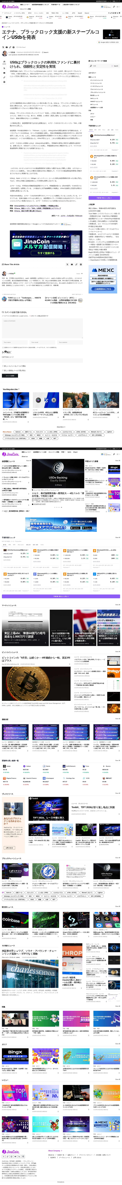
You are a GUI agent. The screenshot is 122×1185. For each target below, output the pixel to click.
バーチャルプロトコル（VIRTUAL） (16, 438)
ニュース (7, 27)
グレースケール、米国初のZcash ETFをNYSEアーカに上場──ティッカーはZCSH (96, 985)
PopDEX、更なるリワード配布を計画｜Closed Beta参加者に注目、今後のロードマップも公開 (86, 842)
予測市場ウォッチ (8, 537)
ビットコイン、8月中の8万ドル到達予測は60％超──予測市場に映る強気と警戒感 (89, 684)
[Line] (113, 13)
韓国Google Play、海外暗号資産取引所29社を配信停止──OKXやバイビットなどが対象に (106, 933)
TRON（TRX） (55, 13)
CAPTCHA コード (8, 357)
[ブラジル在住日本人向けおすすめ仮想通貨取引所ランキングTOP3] (106, 1093)
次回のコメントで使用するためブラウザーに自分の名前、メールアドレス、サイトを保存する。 (31, 347)
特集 (3, 1007)
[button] (114, 7)
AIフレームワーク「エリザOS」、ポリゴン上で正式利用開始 (106, 413)
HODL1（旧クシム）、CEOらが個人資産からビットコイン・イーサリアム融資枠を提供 (96, 972)
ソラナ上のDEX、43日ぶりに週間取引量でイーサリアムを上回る (45, 413)
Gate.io (18, 432)
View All (28, 460)
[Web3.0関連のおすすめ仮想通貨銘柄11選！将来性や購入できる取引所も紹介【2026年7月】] (15, 1124)
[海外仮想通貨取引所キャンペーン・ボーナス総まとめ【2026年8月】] (114, 482)
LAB (48, 438)
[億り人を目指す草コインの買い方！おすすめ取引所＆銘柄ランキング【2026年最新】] (45, 1124)
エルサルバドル (67, 432)
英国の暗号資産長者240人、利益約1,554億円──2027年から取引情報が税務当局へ (85, 637)
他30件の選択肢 (94, 188)
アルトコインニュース (98, 981)
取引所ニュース (13, 410)
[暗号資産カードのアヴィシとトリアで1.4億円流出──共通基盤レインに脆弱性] (76, 871)
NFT (55, 438)
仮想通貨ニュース (8, 461)
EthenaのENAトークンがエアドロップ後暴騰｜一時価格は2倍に (36, 206)
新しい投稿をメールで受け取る (15, 371)
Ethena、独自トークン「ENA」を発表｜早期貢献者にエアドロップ (37, 208)
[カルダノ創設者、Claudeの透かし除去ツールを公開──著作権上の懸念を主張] (72, 959)
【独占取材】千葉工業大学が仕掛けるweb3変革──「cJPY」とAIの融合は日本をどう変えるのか (15, 1033)
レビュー (91, 491)
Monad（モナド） (96, 432)
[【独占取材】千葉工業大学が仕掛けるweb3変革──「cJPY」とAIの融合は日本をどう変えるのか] (15, 1019)
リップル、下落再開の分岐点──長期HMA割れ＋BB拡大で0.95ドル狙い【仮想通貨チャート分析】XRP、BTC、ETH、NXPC (106, 746)
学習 (86, 466)
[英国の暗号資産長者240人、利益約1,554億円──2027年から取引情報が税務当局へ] (84, 628)
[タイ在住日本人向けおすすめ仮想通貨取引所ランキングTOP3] (76, 1093)
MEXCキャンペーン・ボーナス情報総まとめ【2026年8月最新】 (106, 1137)
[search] (114, 454)
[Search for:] (102, 66)
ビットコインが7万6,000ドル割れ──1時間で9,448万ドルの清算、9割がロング (89, 696)
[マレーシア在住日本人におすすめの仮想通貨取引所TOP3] (106, 1056)
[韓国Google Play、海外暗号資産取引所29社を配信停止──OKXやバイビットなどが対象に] (106, 920)
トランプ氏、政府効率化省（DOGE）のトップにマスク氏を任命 (75, 414)
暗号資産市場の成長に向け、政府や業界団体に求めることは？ (76, 1032)
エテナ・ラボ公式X (67, 216)
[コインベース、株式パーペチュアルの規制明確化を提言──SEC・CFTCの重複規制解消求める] (15, 920)
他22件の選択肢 (93, 167)
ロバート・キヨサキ (51, 435)
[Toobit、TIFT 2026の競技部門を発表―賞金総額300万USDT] (109, 830)
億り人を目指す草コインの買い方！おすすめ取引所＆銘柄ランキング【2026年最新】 (45, 1137)
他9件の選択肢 (96, 561)
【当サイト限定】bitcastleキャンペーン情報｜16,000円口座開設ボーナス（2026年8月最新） (62, 842)
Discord (87, 13)
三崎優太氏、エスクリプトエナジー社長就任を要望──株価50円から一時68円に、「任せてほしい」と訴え (104, 236)
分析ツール (28, 432)
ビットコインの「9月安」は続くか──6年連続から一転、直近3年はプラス (36, 659)
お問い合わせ (9, 848)
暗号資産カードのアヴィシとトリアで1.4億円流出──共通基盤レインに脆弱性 (15, 501)
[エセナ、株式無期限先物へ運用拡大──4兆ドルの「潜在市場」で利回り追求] (106, 871)
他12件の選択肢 (66, 585)
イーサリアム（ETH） (19, 13)
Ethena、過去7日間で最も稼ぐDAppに (28, 211)
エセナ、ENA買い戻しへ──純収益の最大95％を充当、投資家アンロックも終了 (96, 948)
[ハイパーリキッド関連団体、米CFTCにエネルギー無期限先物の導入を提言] (114, 960)
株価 (40, 438)
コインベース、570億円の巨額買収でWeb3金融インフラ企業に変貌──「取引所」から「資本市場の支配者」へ (16, 415)
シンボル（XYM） (52, 432)
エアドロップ (7, 13)
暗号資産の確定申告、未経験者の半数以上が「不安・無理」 (45, 1032)
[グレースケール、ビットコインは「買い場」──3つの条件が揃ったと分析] (113, 708)
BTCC (29, 13)
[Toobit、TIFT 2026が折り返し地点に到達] (49, 809)
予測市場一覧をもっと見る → (104, 198)
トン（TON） (65, 13)
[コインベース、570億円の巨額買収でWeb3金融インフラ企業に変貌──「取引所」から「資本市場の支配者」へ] (16, 400)
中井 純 (13, 52)
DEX (31, 435)
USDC (33, 438)
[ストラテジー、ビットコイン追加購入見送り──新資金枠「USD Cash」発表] (113, 673)
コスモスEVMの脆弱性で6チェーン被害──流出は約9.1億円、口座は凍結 (15, 467)
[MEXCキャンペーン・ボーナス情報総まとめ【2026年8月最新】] (106, 1124)
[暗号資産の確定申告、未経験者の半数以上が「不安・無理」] (45, 1019)
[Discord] (119, 13)
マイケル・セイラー (68, 435)
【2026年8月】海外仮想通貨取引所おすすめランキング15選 (96, 494)
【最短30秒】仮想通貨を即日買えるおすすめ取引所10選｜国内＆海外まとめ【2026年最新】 (95, 507)
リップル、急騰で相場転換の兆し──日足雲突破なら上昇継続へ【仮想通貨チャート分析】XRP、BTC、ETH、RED (76, 746)
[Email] (6, 47)
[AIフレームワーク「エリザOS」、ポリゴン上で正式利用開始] (106, 400)
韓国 (47, 13)
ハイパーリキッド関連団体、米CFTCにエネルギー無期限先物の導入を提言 (96, 960)
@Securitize (27, 88)
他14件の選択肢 (7, 585)
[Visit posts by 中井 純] (4, 273)
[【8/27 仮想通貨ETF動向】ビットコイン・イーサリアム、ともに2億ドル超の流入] (61, 628)
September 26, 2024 (54, 98)
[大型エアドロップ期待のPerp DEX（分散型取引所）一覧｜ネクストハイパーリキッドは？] (76, 1124)
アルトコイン (5, 957)
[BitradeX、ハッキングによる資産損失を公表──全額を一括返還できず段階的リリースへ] (45, 920)
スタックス (39, 432)
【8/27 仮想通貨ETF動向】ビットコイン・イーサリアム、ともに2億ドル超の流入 (61, 637)
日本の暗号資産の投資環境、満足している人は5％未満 (106, 1032)
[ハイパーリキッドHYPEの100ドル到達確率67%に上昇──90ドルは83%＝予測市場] (114, 997)
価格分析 (5, 719)
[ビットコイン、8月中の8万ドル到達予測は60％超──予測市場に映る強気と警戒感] (113, 685)
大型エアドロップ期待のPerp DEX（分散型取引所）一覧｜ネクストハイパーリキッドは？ (76, 1137)
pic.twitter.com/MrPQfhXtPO (56, 160)
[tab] (91, 129)
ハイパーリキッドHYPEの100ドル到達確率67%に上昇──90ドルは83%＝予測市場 (96, 997)
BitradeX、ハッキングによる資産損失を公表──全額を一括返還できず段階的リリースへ (45, 933)
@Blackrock (45, 86)
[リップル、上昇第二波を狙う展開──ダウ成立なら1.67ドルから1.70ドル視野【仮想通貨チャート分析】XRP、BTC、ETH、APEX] (45, 732)
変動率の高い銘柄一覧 (10, 760)
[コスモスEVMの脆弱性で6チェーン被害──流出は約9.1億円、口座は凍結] (15, 871)
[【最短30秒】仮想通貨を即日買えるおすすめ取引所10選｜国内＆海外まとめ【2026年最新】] (114, 507)
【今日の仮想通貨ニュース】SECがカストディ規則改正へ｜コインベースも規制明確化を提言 (109, 636)
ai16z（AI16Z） (81, 432)
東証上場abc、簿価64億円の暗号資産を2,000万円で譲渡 (24, 634)
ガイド (90, 466)
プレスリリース (7, 794)
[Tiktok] (111, 13)
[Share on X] (3, 47)
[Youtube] (115, 13)
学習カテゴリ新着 (91, 461)
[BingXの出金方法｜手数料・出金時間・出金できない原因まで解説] (114, 469)
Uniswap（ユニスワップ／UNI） (15, 435)
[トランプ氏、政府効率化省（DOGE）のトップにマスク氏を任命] (76, 400)
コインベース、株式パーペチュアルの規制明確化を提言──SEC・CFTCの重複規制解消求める (15, 934)
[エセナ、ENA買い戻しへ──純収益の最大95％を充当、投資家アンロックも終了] (114, 947)
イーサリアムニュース (98, 969)
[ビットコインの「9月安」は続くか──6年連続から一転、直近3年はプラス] (36, 684)
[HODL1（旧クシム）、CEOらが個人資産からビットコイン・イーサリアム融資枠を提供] (114, 972)
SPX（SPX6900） (97, 435)
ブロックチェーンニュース (106, 410)
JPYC (73, 13)
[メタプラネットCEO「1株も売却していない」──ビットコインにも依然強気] (113, 661)
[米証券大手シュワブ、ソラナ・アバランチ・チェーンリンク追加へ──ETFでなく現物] (30, 974)
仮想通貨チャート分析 (13, 742)
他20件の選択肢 (37, 585)
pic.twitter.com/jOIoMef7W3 (57, 95)
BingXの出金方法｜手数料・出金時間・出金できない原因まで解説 (95, 469)
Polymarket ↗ (115, 150)
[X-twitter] (109, 13)
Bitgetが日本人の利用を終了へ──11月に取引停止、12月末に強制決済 (76, 933)
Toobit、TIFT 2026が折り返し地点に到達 (93, 807)
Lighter (109, 432)
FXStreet (78, 216)
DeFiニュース (89, 944)
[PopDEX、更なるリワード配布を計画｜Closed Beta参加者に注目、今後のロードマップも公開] (86, 830)
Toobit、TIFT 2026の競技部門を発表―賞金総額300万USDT (109, 841)
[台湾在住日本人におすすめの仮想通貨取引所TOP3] (76, 1056)
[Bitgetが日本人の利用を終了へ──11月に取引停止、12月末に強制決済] (76, 920)
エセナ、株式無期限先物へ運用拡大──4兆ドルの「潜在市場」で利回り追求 (106, 884)
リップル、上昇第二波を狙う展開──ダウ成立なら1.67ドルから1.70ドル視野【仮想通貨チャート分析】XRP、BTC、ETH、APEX (45, 746)
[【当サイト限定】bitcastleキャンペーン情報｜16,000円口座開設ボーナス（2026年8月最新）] (62, 830)
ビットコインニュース (10, 652)
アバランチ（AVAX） (15, 957)
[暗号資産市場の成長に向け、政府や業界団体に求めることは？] (76, 1019)
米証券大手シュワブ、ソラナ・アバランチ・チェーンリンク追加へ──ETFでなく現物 (29, 952)
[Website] (82, 273)
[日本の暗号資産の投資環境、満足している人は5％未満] (106, 1019)
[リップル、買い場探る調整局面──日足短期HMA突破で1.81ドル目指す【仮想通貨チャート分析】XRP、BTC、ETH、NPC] (15, 732)
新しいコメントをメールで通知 (15, 366)
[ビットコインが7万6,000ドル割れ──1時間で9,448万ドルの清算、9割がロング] (113, 696)
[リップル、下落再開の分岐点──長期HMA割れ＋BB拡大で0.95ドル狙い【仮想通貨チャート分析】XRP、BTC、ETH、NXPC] (106, 732)
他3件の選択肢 (93, 146)
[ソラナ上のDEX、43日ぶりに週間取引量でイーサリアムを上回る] (46, 400)
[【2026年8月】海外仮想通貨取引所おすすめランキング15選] (114, 494)
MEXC (39, 435)
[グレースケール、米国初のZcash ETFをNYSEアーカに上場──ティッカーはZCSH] (114, 985)
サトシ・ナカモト (38, 13)
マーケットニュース (68, 410)
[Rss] (117, 13)
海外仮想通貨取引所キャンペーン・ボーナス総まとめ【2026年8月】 (96, 481)
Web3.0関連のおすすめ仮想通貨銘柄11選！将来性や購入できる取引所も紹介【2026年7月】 (14, 1138)
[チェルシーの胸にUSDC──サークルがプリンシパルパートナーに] (45, 871)
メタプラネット (82, 435)
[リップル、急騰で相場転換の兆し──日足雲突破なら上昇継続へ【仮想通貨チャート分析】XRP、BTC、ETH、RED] (76, 732)
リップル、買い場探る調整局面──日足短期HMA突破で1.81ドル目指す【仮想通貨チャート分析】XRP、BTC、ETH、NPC (15, 746)
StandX (80, 13)
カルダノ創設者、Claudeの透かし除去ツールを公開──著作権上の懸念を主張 (71, 981)
